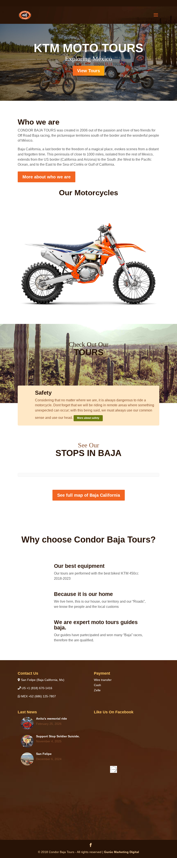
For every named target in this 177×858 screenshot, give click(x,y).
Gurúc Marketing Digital (121, 852)
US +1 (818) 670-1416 (36, 688)
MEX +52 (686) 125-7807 (38, 696)
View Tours (88, 70)
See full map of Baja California (88, 495)
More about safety (88, 417)
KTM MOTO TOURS (88, 48)
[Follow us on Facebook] (91, 845)
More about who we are (46, 176)
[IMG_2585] (88, 305)
